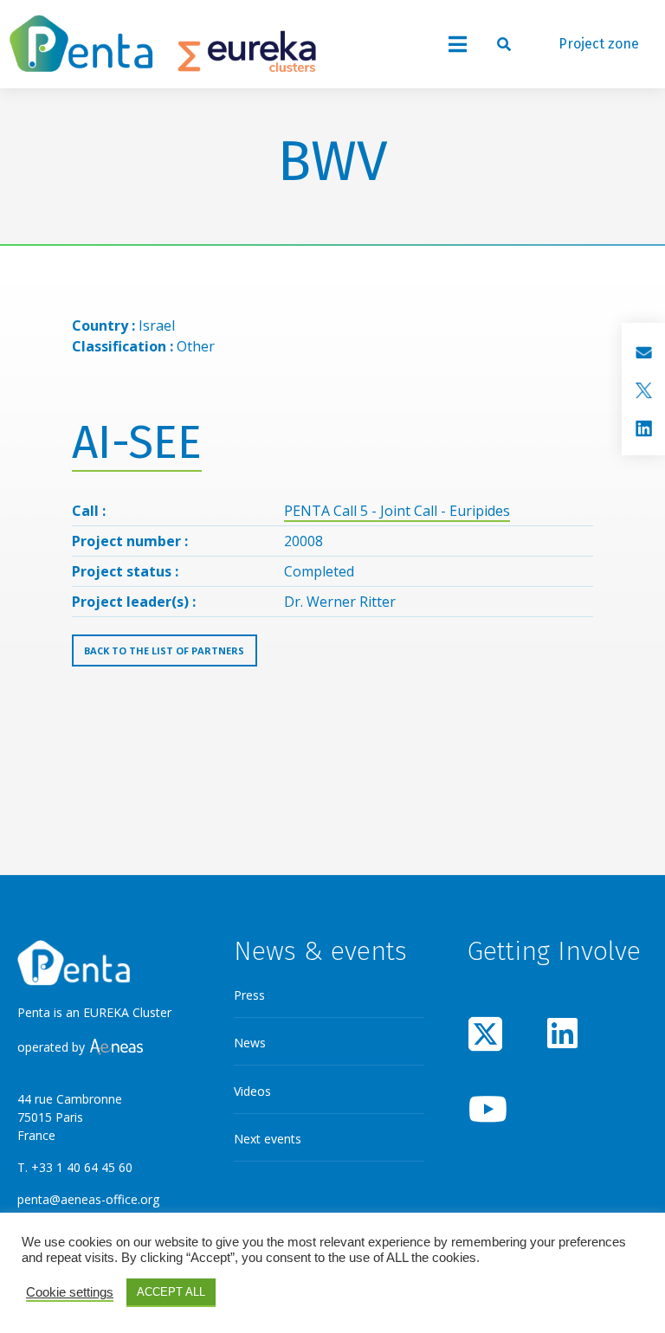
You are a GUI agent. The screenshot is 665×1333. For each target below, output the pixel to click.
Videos (252, 1091)
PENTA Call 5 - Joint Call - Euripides (397, 510)
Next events (267, 1138)
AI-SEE (137, 442)
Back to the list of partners (164, 650)
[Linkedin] (562, 1033)
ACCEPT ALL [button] (171, 1291)
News (250, 1042)
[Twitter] (485, 1033)
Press (249, 995)
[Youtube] (485, 1108)
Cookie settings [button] (69, 1292)
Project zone (598, 43)
